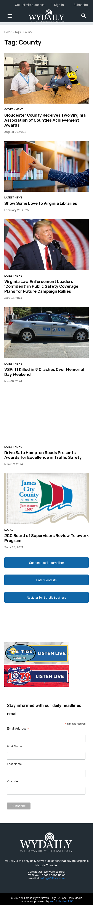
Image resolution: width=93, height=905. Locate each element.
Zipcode (12, 781)
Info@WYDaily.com (52, 878)
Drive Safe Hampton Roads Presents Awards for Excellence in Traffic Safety (43, 455)
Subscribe (81, 5)
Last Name (14, 764)
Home (8, 32)
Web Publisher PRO (61, 901)
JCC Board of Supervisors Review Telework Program (46, 538)
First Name (14, 746)
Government (13, 109)
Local (8, 529)
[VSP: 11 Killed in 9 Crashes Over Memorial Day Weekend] (46, 332)
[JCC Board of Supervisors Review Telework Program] (46, 498)
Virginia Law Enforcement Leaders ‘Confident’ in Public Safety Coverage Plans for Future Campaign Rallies (41, 286)
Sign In (59, 5)
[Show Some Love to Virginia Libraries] (46, 166)
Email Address (18, 729)
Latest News (13, 197)
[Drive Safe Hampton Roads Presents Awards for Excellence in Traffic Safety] (46, 415)
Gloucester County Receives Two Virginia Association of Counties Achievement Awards (45, 120)
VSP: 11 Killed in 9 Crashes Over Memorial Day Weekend (44, 372)
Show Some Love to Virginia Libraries (40, 203)
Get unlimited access (29, 5)
